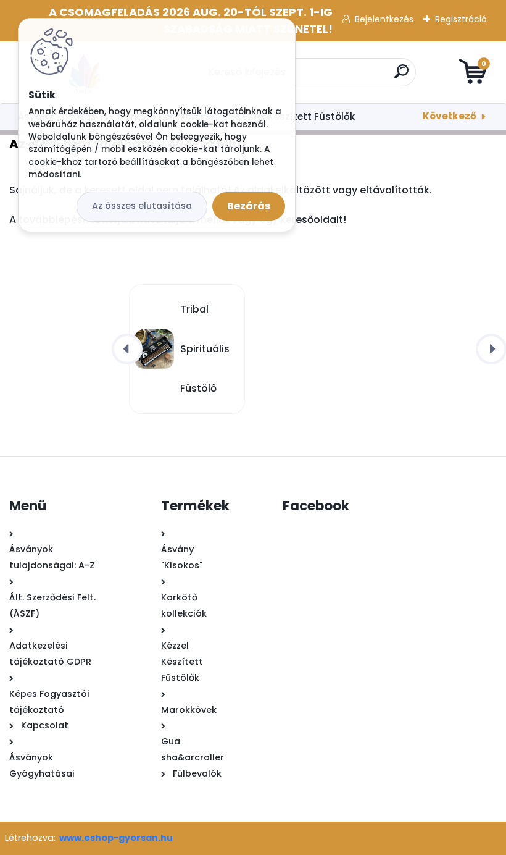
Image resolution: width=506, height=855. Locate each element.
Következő (449, 115)
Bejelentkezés (384, 19)
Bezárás (248, 206)
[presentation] (127, 349)
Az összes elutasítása (142, 206)
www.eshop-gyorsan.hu (116, 838)
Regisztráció (461, 19)
